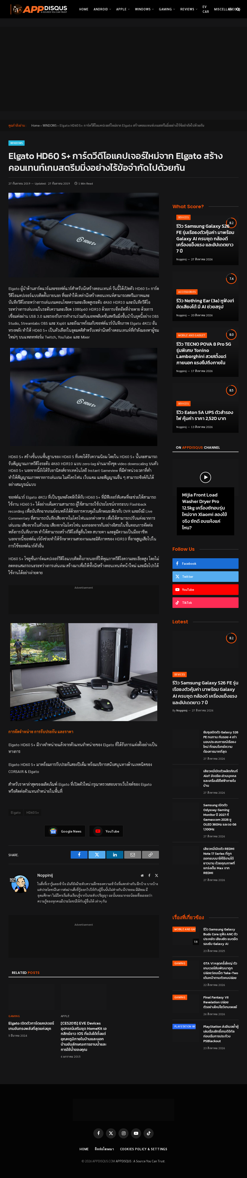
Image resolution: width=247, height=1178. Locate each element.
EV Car (206, 9)
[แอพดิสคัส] (38, 9)
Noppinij (45, 875)
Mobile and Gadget (191, 335)
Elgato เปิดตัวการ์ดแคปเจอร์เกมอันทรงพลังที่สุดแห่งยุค (31, 1026)
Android (101, 9)
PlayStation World (187, 1026)
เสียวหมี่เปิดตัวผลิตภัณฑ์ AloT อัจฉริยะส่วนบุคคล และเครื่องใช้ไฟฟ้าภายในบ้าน (220, 778)
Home (84, 9)
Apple (121, 9)
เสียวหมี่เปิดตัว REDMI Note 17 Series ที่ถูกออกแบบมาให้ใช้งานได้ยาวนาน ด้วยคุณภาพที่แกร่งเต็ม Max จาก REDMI (219, 861)
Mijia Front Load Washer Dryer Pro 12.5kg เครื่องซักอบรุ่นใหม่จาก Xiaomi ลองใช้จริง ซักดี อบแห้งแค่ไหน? (204, 511)
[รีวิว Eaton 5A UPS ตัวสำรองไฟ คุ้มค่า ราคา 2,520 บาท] (205, 408)
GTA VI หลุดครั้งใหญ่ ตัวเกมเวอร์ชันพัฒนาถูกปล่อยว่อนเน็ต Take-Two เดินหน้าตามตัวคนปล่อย (220, 970)
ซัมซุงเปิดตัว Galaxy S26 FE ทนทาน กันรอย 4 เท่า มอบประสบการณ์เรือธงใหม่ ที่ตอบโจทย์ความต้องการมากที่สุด (220, 742)
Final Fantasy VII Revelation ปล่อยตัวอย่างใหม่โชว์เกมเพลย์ (220, 1002)
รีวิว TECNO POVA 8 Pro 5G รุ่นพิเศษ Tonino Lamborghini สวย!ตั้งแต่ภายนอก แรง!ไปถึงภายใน (203, 353)
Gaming (165, 9)
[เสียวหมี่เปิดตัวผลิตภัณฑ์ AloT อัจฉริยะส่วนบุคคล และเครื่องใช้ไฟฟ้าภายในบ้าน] (185, 777)
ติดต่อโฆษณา (104, 1149)
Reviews (187, 9)
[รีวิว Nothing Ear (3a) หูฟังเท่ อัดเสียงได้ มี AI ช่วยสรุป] (205, 296)
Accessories (187, 292)
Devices (183, 217)
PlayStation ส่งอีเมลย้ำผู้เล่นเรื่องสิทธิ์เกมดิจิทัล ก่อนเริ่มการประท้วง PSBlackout (221, 1034)
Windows (143, 9)
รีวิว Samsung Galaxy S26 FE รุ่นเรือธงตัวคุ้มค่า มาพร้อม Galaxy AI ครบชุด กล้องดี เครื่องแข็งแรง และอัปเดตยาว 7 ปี (205, 238)
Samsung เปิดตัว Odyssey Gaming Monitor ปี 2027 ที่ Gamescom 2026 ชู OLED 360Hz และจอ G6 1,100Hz (219, 817)
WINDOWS (49, 125)
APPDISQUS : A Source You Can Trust (140, 1161)
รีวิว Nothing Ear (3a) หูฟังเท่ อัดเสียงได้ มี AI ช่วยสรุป (205, 304)
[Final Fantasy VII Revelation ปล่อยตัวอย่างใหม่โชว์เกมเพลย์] (185, 1004)
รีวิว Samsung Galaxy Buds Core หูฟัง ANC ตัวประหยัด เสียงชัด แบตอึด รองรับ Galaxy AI (220, 936)
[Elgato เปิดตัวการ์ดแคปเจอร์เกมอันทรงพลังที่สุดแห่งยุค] (31, 997)
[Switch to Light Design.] (230, 9)
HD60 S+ (33, 812)
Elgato (16, 812)
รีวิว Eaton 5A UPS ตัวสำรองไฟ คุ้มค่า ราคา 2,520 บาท (204, 415)
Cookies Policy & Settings (144, 1149)
